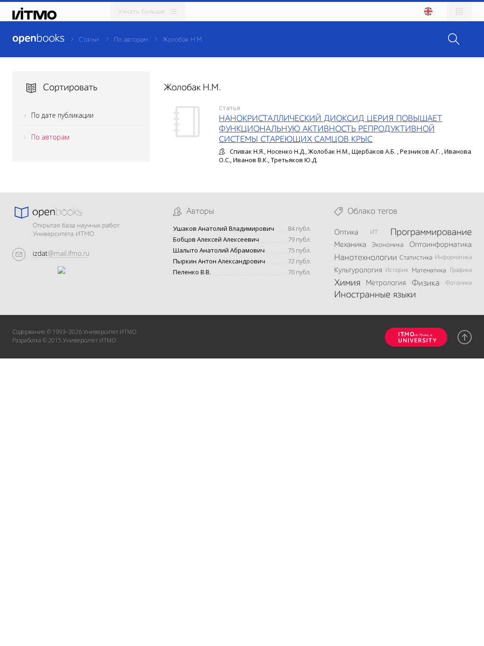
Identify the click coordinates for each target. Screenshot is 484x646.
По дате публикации (62, 115)
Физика (426, 283)
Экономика (388, 245)
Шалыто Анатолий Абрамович (219, 250)
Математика (429, 270)
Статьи (89, 39)
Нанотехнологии (365, 257)
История (396, 270)
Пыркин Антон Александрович (219, 261)
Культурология (358, 270)
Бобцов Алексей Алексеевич (216, 239)
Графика (461, 270)
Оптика (346, 232)
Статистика (415, 257)
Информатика (453, 257)
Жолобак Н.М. (183, 39)
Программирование (431, 232)
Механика (350, 245)
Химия (347, 283)
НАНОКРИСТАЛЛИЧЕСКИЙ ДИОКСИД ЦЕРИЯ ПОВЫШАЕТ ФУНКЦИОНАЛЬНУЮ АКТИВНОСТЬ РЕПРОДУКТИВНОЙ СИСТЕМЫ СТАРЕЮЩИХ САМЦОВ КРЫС (330, 129)
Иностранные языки (375, 295)
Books (38, 38)
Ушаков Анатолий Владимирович (223, 229)
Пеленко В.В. (192, 272)
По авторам (130, 39)
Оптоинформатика (440, 245)
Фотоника (458, 283)
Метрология (386, 283)
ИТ (374, 232)
